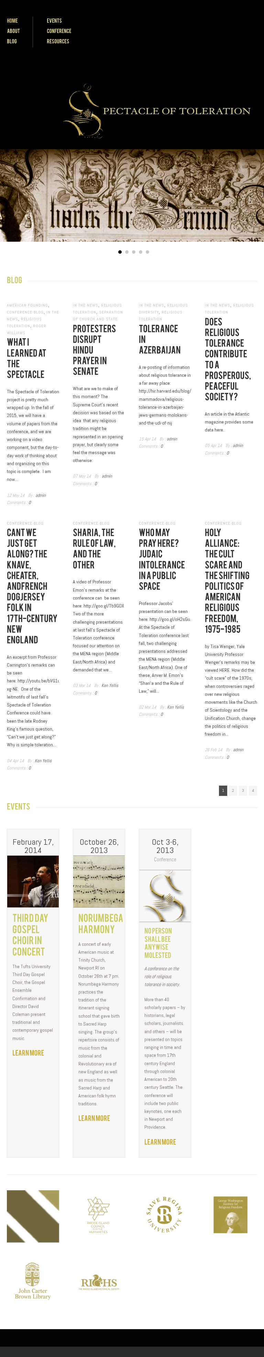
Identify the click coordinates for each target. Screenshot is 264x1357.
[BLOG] (12, 41)
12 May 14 (16, 495)
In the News (85, 305)
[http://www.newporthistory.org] (33, 1216)
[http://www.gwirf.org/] (231, 1216)
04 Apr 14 (15, 761)
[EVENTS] (54, 21)
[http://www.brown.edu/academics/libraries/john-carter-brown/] (33, 1282)
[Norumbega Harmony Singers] (94, 1118)
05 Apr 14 (213, 445)
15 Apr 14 (147, 439)
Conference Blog (25, 312)
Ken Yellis (43, 761)
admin (40, 495)
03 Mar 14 (82, 685)
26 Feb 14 (213, 750)
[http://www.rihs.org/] (99, 1282)
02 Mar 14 (147, 707)
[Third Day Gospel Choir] (28, 1053)
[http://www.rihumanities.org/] (99, 1216)
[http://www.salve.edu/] (165, 1216)
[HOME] (12, 21)
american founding (27, 305)
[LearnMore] (160, 1142)
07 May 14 (82, 476)
